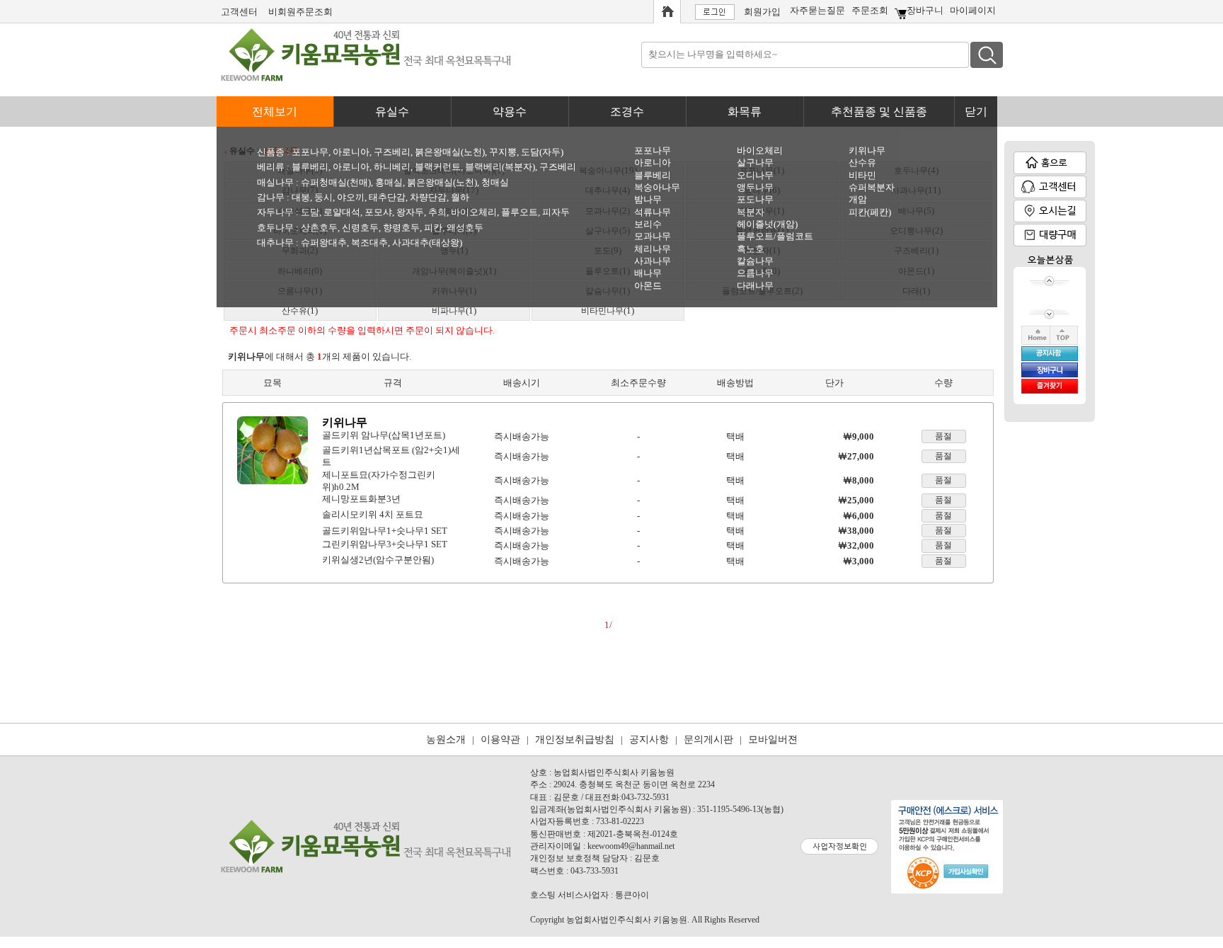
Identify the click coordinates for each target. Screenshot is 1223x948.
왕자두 (410, 212)
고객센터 (239, 11)
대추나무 (275, 242)
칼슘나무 (755, 261)
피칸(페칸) (870, 212)
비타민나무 (602, 311)
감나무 (271, 197)
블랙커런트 (438, 166)
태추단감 (387, 197)
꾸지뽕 (503, 152)
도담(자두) (542, 152)
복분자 (750, 212)
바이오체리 (474, 212)
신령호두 (360, 227)
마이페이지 (973, 10)
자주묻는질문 (817, 10)
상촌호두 (319, 227)
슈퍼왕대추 (324, 242)
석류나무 (652, 212)
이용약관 (500, 739)
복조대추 (369, 242)
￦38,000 (856, 530)
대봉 (301, 197)
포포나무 (310, 152)
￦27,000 (856, 456)
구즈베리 (392, 152)
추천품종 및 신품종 (879, 111)
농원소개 (446, 739)
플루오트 (519, 212)
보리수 (648, 224)
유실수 (392, 111)
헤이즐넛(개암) (767, 224)
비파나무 (449, 311)
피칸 (433, 227)
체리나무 (652, 249)
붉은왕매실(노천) (450, 152)
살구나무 (755, 162)
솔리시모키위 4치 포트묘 (372, 514)
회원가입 (762, 11)
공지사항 (649, 739)
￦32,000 (856, 545)
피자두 (556, 212)
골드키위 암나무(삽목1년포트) (383, 434)
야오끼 (350, 197)
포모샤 (378, 212)
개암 (858, 199)
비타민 (862, 175)
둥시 (323, 197)
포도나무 (755, 199)
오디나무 (755, 175)
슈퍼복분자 (872, 187)
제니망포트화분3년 (361, 498)
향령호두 (401, 227)
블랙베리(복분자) (500, 166)
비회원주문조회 (300, 11)
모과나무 (652, 236)
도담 (310, 212)
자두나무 (275, 212)
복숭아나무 (657, 187)
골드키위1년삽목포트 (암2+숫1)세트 (393, 455)
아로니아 (351, 152)
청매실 (495, 182)
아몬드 (648, 285)
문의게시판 (708, 739)
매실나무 (275, 182)
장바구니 (925, 10)
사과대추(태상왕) (427, 242)
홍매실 (389, 182)
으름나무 (755, 273)
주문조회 (869, 10)
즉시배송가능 (521, 436)
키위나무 (867, 150)
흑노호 (750, 249)
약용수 (510, 111)
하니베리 (392, 166)
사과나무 (652, 261)
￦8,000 (858, 480)
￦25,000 (856, 500)
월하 (460, 197)
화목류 (745, 111)
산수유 (862, 162)
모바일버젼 (773, 739)
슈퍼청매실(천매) (336, 182)
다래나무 (755, 285)
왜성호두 (465, 227)
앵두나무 (755, 187)
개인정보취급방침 (574, 739)
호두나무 (275, 227)
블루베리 (310, 166)
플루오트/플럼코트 (775, 236)
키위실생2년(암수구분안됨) (378, 559)
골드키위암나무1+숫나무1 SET (384, 530)
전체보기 (274, 111)
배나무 (648, 273)
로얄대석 (341, 212)
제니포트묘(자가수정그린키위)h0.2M (393, 480)
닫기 (976, 111)
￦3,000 (858, 561)
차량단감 (428, 197)
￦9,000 (858, 436)
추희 (437, 212)
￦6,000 (858, 515)
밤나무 (648, 199)
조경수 (627, 111)
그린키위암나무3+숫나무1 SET (384, 543)
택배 (735, 436)
